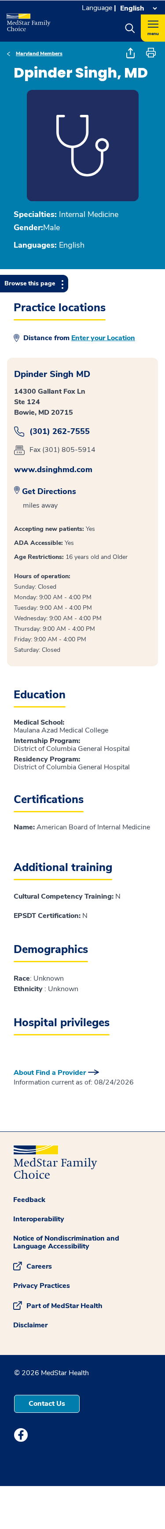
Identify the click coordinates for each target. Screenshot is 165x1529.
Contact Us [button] (47, 1403)
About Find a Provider (50, 1072)
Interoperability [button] (38, 1219)
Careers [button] (39, 1266)
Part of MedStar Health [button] (64, 1305)
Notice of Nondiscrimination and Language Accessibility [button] (66, 1242)
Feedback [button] (29, 1200)
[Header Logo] (27, 19)
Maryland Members (39, 53)
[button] (130, 28)
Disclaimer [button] (30, 1325)
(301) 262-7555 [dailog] (59, 432)
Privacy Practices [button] (41, 1286)
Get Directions (49, 491)
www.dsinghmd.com (53, 469)
